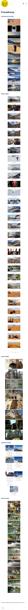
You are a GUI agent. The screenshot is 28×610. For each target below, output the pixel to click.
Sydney (23, 602)
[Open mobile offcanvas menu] (26, 4)
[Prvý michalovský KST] (4, 3)
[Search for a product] (23, 3)
